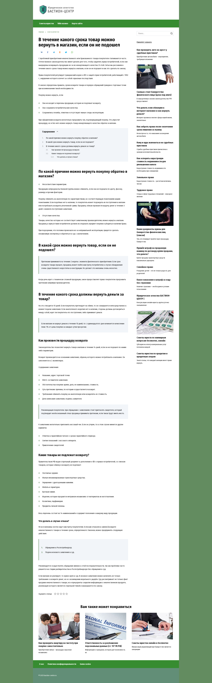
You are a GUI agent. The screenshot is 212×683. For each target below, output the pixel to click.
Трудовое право (145, 190)
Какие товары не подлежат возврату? (66, 153)
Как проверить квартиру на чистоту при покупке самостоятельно (58, 644)
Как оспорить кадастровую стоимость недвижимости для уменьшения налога (151, 161)
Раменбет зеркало (144, 42)
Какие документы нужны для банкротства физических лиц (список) (151, 232)
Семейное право (145, 267)
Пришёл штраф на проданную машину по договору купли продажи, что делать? (155, 251)
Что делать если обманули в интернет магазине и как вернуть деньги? (153, 111)
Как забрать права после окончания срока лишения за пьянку (155, 128)
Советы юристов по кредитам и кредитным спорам (152, 355)
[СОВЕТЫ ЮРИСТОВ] (155, 87)
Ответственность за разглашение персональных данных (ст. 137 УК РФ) (103, 644)
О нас (41, 664)
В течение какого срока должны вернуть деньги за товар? (70, 146)
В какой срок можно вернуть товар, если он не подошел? (70, 142)
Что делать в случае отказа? (67, 157)
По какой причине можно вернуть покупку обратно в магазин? (72, 138)
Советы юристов (46, 23)
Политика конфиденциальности (62, 664)
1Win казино (62, 23)
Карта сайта (77, 23)
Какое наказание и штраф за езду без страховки (153, 281)
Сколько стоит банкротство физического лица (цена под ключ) (154, 93)
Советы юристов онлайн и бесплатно (150, 643)
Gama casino (85, 664)
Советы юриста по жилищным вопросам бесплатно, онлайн (151, 339)
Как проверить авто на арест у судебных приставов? (152, 51)
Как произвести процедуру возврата (65, 150)
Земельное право (145, 177)
